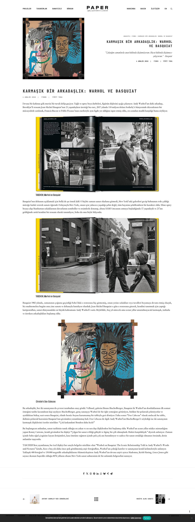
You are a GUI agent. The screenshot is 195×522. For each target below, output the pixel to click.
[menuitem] (28, 9)
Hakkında (131, 9)
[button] (171, 9)
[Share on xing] (107, 473)
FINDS (134, 36)
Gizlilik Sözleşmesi (136, 518)
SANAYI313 (57, 9)
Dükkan (70, 9)
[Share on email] (111, 473)
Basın (143, 9)
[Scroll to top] (189, 511)
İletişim (155, 9)
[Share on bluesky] (104, 473)
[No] (191, 518)
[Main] (97, 499)
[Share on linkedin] (97, 473)
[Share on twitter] (87, 473)
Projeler (27, 9)
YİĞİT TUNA (167, 61)
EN (166, 9)
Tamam (147, 518)
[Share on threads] (90, 473)
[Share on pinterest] (94, 473)
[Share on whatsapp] (101, 473)
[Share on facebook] (83, 473)
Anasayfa (127, 36)
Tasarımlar (41, 9)
